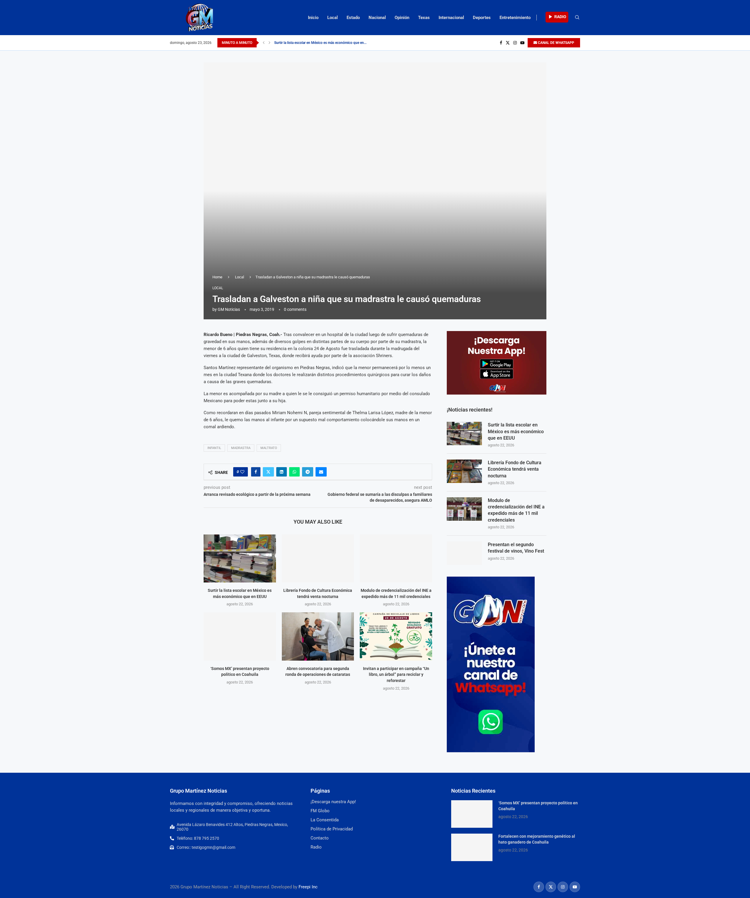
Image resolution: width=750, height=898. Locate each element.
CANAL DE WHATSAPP (555, 43)
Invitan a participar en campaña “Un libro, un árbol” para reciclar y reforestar (396, 674)
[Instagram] (515, 42)
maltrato (268, 448)
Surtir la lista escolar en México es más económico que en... (320, 43)
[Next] (269, 42)
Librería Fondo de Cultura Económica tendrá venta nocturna (514, 469)
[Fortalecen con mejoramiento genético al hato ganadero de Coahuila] (471, 847)
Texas (424, 17)
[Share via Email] (321, 472)
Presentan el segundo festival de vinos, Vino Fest (516, 548)
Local (332, 17)
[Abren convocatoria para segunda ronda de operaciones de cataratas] (318, 636)
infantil (214, 448)
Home (217, 277)
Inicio (313, 17)
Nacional (377, 17)
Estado (353, 17)
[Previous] (263, 42)
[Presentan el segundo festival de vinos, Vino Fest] (464, 553)
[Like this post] (242, 472)
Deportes (482, 17)
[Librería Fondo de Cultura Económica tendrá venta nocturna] (318, 558)
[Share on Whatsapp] (294, 472)
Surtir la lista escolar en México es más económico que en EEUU (516, 431)
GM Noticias (229, 309)
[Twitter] (507, 42)
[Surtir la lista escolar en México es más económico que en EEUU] (240, 558)
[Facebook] (501, 42)
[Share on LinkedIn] (281, 472)
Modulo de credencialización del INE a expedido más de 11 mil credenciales (516, 510)
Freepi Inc (308, 887)
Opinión (402, 17)
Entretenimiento (515, 17)
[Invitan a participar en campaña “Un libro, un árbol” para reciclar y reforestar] (396, 636)
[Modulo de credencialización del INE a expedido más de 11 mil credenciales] (396, 558)
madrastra (240, 448)
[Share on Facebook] (255, 472)
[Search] (577, 17)
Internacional (451, 17)
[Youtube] (522, 42)
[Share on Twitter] (268, 472)
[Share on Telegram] (307, 472)
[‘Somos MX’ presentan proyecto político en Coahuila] (240, 636)
